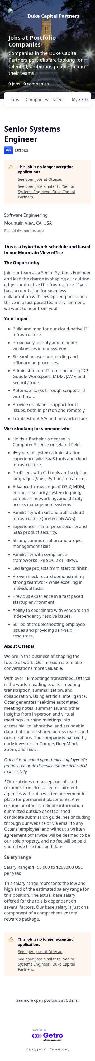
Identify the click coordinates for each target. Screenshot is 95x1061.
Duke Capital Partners (53, 16)
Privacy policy (36, 1049)
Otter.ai (83, 678)
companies (37, 99)
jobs (15, 99)
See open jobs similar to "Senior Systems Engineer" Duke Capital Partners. (46, 191)
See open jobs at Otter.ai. (40, 179)
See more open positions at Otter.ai (47, 1000)
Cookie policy (59, 1049)
